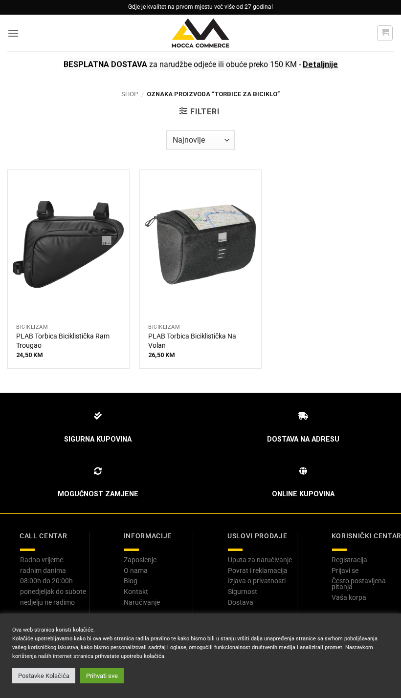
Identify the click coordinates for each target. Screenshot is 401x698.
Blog (130, 581)
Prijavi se (345, 570)
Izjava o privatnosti (257, 581)
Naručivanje (142, 602)
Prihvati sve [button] (102, 675)
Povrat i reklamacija (258, 570)
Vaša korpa (349, 597)
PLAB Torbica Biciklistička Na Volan (192, 341)
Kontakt (136, 591)
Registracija (349, 560)
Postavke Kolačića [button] (43, 675)
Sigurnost (242, 591)
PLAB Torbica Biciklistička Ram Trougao (63, 341)
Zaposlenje (140, 560)
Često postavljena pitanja (359, 584)
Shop (129, 94)
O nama (136, 570)
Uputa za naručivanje (260, 560)
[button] (13, 33)
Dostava (240, 602)
